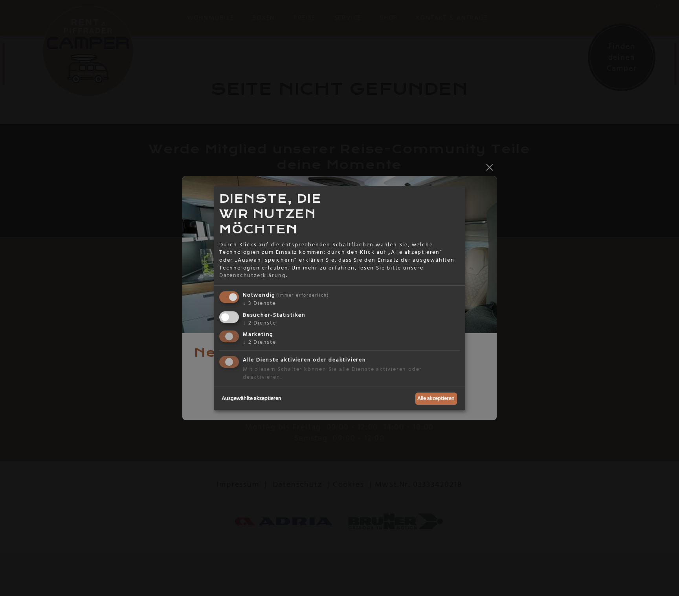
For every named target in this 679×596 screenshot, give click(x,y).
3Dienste (259, 303)
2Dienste (259, 323)
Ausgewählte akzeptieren (251, 398)
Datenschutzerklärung (252, 275)
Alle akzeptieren (436, 398)
